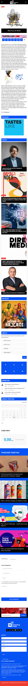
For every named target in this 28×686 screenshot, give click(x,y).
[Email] (12, 39)
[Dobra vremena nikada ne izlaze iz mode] (14, 491)
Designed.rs (6, 112)
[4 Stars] (21, 439)
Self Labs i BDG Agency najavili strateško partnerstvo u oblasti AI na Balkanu (14, 231)
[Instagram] (14, 371)
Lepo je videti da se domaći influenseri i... (12, 384)
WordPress (4, 559)
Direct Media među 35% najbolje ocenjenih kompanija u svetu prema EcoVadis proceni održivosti (13, 263)
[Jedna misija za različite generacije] (14, 279)
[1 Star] (16, 439)
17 (3, 415)
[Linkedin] (18, 39)
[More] (24, 39)
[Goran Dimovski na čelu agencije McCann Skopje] (14, 154)
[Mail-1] (22, 371)
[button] (15, 340)
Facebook (13, 559)
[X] (6, 39)
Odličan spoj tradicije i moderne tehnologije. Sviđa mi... (15, 388)
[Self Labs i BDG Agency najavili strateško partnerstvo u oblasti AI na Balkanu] (14, 216)
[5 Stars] (23, 439)
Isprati (3, 165)
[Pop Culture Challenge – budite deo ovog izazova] (14, 516)
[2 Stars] (18, 439)
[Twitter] (14, 365)
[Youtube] (5, 371)
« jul (2, 423)
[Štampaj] (21, 39)
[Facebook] (3, 39)
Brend (3, 289)
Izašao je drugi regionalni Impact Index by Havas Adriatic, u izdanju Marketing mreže (14, 200)
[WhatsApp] (9, 39)
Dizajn (3, 6)
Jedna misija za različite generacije (13, 293)
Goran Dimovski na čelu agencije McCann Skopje (12, 169)
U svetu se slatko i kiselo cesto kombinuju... (13, 392)
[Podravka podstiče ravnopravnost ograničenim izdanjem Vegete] (14, 467)
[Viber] (15, 39)
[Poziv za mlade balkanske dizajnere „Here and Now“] (14, 541)
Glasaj (24, 357)
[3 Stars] (19, 439)
